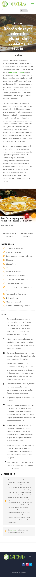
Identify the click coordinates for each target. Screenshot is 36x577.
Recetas (18, 23)
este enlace (13, 530)
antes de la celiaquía (16, 72)
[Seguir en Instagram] (27, 564)
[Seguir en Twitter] (30, 564)
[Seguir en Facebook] (23, 564)
